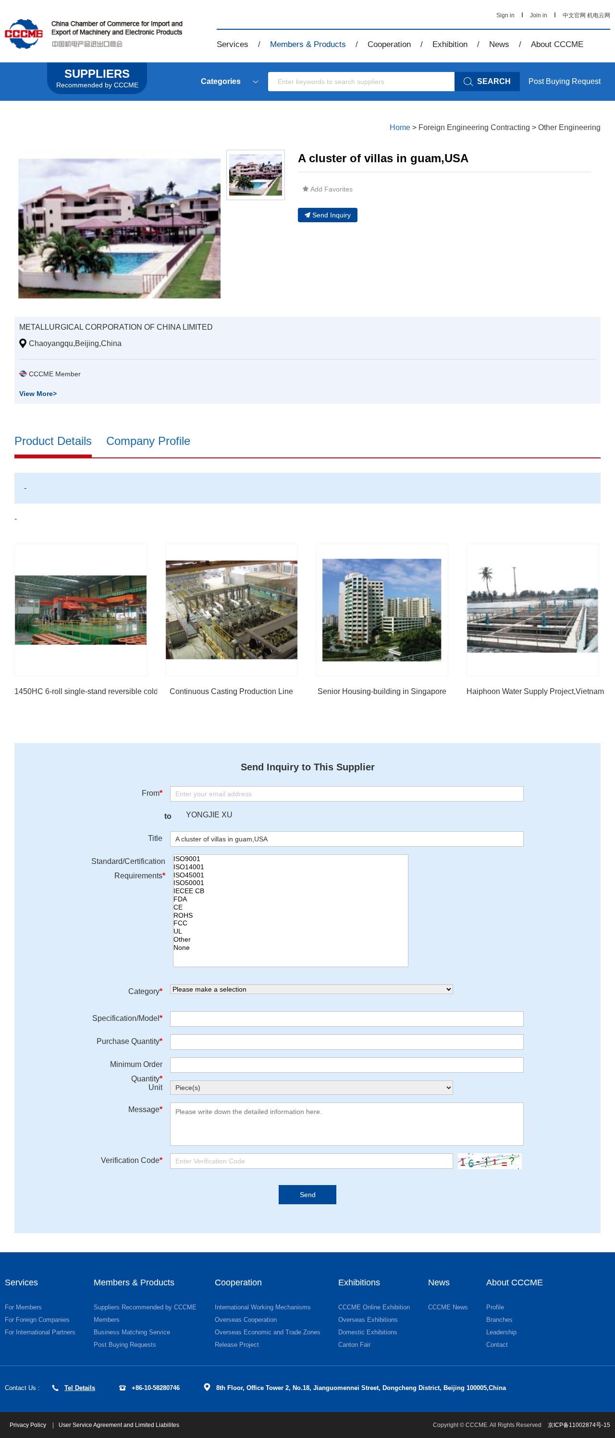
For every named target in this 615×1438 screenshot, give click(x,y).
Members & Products (308, 44)
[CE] (290, 907)
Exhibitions (359, 1282)
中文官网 (574, 15)
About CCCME (557, 44)
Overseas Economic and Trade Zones (267, 1332)
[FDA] (290, 899)
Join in (538, 15)
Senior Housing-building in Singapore (382, 691)
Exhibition (449, 44)
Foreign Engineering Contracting (474, 127)
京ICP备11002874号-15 (579, 1425)
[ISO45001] (290, 875)
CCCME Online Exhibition (374, 1307)
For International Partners (40, 1332)
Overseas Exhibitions (368, 1319)
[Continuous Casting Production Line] (231, 610)
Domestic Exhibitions (367, 1332)
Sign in (505, 15)
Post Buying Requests (125, 1344)
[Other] (290, 939)
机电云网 (598, 15)
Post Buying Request (565, 81)
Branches (499, 1319)
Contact (497, 1344)
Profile (495, 1307)
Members (107, 1319)
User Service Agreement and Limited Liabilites (119, 1425)
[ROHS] (290, 915)
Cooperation (389, 44)
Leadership (501, 1332)
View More (38, 393)
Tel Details (79, 1387)
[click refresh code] (487, 1161)
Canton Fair (354, 1344)
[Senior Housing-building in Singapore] (382, 610)
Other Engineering (569, 127)
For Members (23, 1307)
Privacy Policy (29, 1425)
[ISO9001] (290, 859)
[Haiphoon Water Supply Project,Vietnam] (533, 610)
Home (400, 127)
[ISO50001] (290, 883)
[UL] (290, 931)
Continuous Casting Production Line (231, 691)
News (499, 44)
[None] (290, 948)
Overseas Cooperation (246, 1319)
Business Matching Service (132, 1332)
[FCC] (290, 923)
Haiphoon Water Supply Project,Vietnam (535, 691)
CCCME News (448, 1307)
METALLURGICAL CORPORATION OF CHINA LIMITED (116, 327)
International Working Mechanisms (263, 1307)
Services (232, 44)
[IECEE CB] (290, 891)
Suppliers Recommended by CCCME (145, 1307)
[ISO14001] (290, 867)
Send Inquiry (331, 215)
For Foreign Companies (37, 1319)
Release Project (237, 1344)
